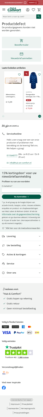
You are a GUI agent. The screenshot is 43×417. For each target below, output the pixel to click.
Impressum (15, 404)
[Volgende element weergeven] (39, 116)
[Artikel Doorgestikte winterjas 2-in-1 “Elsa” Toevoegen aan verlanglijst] (39, 74)
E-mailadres (6, 186)
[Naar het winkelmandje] (39, 10)
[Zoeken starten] (38, 16)
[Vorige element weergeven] (3, 116)
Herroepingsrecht (28, 408)
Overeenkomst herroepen (21, 400)
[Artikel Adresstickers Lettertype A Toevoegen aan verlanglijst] (19, 74)
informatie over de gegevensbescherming (20, 214)
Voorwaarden (13, 408)
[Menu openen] (4, 10)
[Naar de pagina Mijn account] (28, 10)
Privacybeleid (27, 404)
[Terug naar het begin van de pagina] (40, 400)
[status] (18, 16)
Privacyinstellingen (21, 413)
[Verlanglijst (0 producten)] (33, 10)
